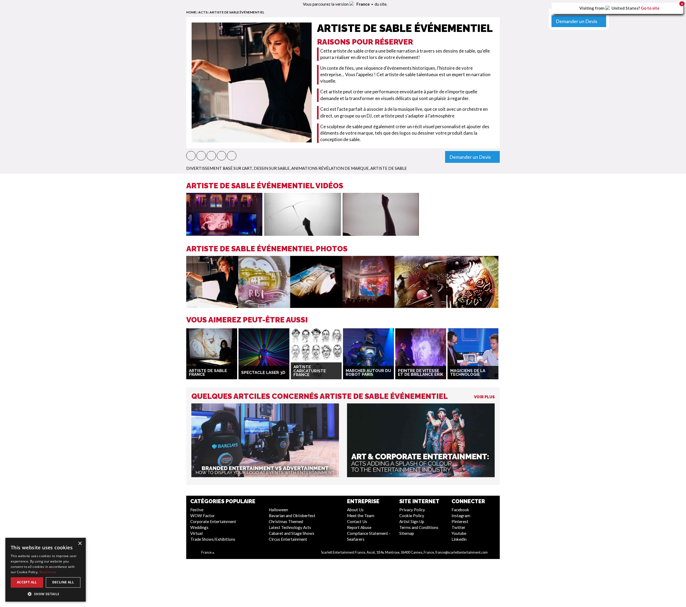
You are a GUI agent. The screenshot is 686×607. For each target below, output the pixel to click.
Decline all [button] (63, 582)
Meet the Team (360, 515)
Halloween (278, 509)
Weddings (199, 527)
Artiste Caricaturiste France (309, 371)
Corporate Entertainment (213, 521)
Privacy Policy (412, 509)
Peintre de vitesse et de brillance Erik (420, 373)
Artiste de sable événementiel (237, 12)
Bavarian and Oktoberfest (292, 515)
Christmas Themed (286, 521)
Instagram (461, 515)
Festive (196, 509)
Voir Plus (484, 397)
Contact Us (357, 521)
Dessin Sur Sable (272, 168)
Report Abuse (359, 527)
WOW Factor (202, 515)
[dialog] (45, 570)
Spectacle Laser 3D (263, 372)
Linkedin (459, 539)
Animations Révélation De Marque (330, 168)
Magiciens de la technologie (467, 373)
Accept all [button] (27, 582)
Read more (48, 572)
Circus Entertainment (288, 539)
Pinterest (460, 521)
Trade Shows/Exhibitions (212, 539)
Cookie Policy (411, 515)
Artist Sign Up (411, 521)
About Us (355, 509)
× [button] (80, 544)
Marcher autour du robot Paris (368, 373)
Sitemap (406, 533)
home (191, 12)
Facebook (460, 509)
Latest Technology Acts (290, 527)
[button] (191, 155)
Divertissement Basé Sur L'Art (219, 168)
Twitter (458, 527)
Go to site (650, 8)
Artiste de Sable (388, 168)
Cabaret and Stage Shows (291, 533)
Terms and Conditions (418, 527)
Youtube (459, 533)
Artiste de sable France (208, 373)
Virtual (196, 533)
